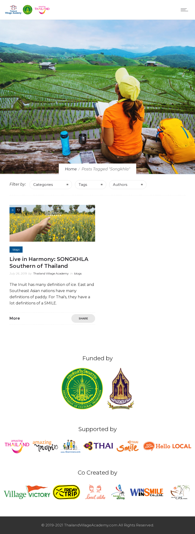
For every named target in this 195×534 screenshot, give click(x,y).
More (15, 318)
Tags (83, 184)
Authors (120, 184)
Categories (43, 184)
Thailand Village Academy (51, 273)
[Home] (27, 13)
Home (71, 169)
